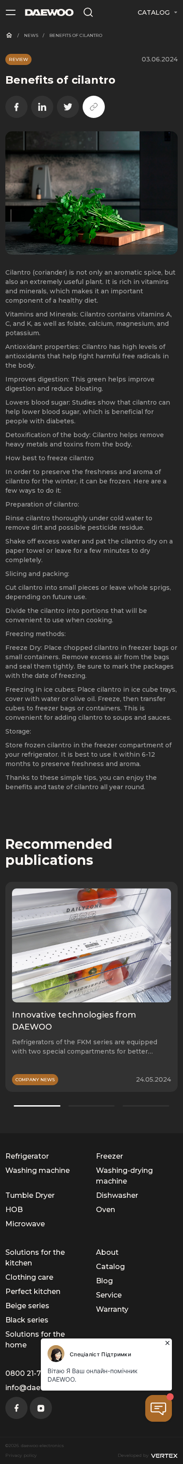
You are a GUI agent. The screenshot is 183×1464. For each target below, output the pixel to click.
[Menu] (10, 12)
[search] (88, 12)
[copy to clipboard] (94, 107)
